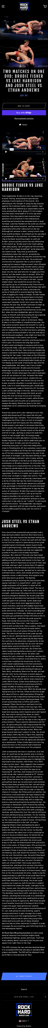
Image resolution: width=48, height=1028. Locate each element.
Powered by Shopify (24, 1026)
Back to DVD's (25, 976)
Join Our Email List (24, 997)
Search (24, 989)
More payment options (23, 118)
